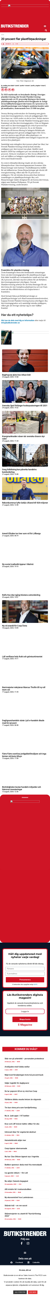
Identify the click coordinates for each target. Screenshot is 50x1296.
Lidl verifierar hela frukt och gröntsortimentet (22, 656)
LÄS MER (32, 1292)
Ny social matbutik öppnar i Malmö (17, 564)
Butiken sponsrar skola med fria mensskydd (23, 1165)
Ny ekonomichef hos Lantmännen (19, 1197)
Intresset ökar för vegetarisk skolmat (20, 1132)
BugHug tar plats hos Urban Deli (16, 375)
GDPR (35, 984)
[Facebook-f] (22, 1243)
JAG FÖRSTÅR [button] (20, 1292)
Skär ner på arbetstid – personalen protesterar (24, 1059)
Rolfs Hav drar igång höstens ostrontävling (21, 595)
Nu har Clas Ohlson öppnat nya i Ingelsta (22, 1156)
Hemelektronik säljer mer (15, 1140)
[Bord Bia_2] (25, 332)
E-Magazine (25, 1024)
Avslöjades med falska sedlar (17, 1067)
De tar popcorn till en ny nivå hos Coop (21, 1091)
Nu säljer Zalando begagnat (16, 1181)
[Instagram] (28, 1243)
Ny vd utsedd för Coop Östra (14, 625)
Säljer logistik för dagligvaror (17, 1083)
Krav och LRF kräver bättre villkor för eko (22, 1124)
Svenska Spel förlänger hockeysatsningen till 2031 (24, 405)
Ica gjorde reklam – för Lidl (16, 1173)
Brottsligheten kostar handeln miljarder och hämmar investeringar (21, 788)
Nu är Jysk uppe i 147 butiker (17, 1116)
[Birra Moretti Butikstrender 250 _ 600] (25, 802)
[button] (45, 26)
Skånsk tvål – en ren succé (16, 1206)
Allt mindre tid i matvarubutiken (18, 1189)
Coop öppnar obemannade (16, 1148)
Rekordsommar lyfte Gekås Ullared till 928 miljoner (25, 503)
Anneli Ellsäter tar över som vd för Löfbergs (21, 533)
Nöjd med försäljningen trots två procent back (24, 1075)
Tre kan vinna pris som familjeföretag (21, 1107)
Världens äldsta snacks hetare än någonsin (23, 1099)
